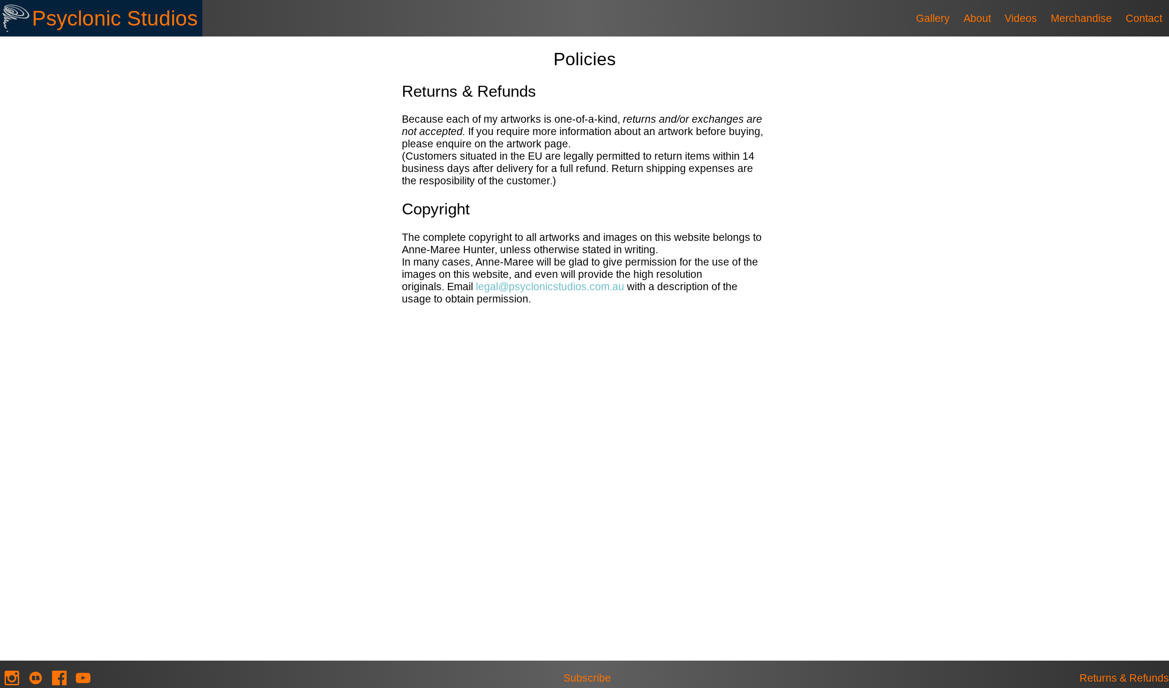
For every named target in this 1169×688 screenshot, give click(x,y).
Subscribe (587, 678)
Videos (1021, 18)
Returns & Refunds (1124, 678)
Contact (1144, 18)
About (977, 18)
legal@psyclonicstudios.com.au (550, 286)
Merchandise (1081, 18)
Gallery (933, 18)
